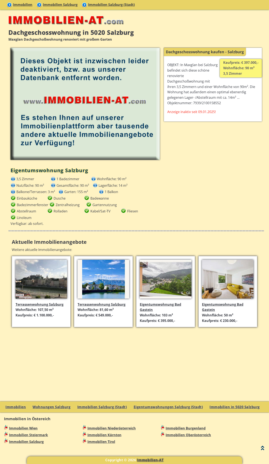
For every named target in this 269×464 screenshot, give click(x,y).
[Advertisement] (136, 360)
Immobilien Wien (23, 428)
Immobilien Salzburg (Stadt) (111, 4)
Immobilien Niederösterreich (111, 428)
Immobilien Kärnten (104, 435)
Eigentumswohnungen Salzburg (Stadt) (168, 407)
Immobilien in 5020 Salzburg (235, 407)
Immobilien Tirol (101, 441)
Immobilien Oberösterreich (188, 435)
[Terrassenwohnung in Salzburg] (41, 299)
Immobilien (22, 4)
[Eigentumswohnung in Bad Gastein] (165, 299)
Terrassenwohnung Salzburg (39, 304)
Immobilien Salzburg (60, 4)
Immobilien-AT (150, 460)
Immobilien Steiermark (28, 435)
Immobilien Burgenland (186, 428)
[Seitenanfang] (262, 449)
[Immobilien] (65, 26)
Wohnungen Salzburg (51, 407)
